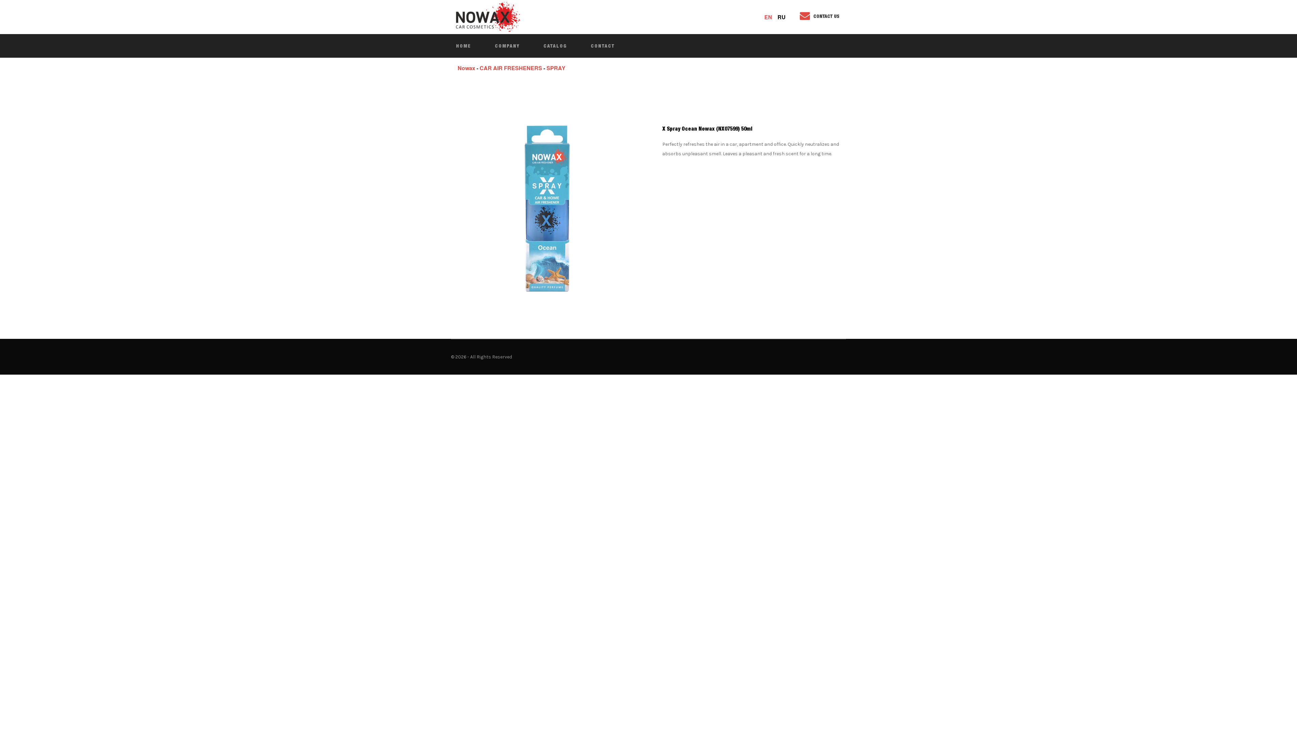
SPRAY (555, 68)
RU (782, 17)
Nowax (466, 68)
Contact (603, 46)
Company (507, 46)
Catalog (555, 46)
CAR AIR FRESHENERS (511, 68)
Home (463, 46)
